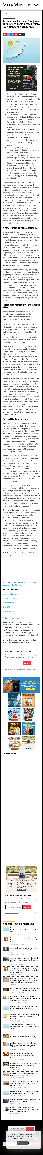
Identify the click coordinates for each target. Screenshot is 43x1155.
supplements (24, 635)
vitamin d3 (34, 635)
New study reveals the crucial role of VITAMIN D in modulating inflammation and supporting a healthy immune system (24, 980)
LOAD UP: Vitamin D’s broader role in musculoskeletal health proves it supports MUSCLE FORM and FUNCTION (24, 1110)
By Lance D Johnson (23, 1087)
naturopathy (27, 630)
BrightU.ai (7, 607)
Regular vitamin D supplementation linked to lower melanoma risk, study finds (24, 1092)
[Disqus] (21, 783)
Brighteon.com (8, 611)
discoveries (7, 625)
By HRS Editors (21, 1031)
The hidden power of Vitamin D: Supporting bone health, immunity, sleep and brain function (24, 1017)
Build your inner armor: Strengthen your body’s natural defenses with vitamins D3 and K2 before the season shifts (23, 1045)
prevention (15, 632)
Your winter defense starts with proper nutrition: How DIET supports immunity (23, 1036)
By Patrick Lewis (22, 984)
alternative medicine (23, 622)
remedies (6, 635)
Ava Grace (15, 31)
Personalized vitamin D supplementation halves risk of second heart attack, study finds (23, 940)
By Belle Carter (22, 1069)
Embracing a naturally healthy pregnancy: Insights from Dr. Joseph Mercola (24, 1074)
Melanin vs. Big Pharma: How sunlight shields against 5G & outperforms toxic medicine (23, 1055)
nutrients (6, 632)
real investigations (27, 632)
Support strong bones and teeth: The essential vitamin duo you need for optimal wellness (24, 1027)
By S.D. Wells (21, 992)
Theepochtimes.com (11, 594)
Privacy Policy (19, 1138)
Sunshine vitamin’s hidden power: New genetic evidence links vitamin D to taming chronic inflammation (24, 970)
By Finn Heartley (22, 1059)
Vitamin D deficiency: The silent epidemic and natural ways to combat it (25, 1101)
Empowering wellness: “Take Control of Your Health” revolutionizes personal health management (25, 1065)
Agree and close (22, 1143)
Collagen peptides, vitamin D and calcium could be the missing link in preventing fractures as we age (24, 1083)
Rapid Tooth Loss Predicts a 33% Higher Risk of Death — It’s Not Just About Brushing (25, 989)
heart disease (28, 625)
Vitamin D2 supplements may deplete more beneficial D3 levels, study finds (24, 1007)
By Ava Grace (21, 934)
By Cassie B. (20, 964)
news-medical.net (10, 599)
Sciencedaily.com (9, 603)
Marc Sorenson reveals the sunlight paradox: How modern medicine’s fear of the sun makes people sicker (25, 998)
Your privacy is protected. (11, 669)
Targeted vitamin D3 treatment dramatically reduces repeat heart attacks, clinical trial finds (24, 960)
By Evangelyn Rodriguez (24, 1021)
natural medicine (15, 630)
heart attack (17, 625)
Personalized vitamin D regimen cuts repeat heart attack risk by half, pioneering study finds (25, 930)
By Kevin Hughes (22, 1002)
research (14, 635)
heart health (13, 627)
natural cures (24, 627)
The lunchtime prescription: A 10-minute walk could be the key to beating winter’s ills (24, 950)
